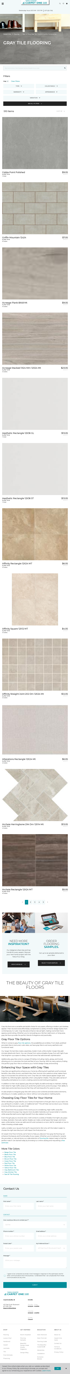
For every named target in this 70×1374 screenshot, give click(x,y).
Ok (58, 1368)
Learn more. (46, 1371)
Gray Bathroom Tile (11, 1170)
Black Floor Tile (10, 1154)
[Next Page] (47, 902)
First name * (7, 1201)
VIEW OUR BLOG (16, 964)
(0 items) (66, 3)
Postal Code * (7, 1243)
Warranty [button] (17, 92)
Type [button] (17, 86)
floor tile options (24, 1043)
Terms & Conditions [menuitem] (57, 1348)
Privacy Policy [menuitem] (58, 1352)
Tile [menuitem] (4, 1351)
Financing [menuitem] (6, 1358)
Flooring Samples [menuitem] (23, 1339)
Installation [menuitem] (41, 1353)
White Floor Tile (10, 1165)
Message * (6, 1255)
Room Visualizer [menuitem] (25, 1335)
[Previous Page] (22, 902)
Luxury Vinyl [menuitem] (7, 1338)
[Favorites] (63, 4)
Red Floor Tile (9, 1163)
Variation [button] (34, 98)
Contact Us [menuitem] (57, 1343)
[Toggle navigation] (2, 3)
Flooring (16, 34)
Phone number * (8, 1231)
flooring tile (44, 1138)
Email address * (41, 1231)
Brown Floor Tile (10, 1159)
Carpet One (7, 34)
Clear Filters (15, 81)
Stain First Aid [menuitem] (41, 1338)
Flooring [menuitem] (6, 1335)
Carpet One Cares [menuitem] (58, 1339)
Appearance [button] (50, 92)
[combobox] (33, 68)
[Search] (65, 68)
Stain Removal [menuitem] (42, 1335)
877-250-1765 (49, 10)
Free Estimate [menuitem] (8, 1355)
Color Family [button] (50, 86)
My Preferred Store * (42, 1243)
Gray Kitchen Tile (10, 1172)
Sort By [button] (59, 111)
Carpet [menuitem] (5, 1345)
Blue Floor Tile (9, 1157)
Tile (23, 34)
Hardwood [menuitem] (6, 1341)
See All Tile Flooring (11, 1174)
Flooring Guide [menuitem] (42, 1341)
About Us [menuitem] (57, 1335)
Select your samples (50, 963)
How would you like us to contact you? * (16, 1220)
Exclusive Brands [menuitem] (40, 1358)
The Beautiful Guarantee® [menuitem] (41, 1346)
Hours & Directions (9, 1308)
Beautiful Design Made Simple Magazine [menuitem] (24, 1346)
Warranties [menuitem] (40, 1350)
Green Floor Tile (10, 1161)
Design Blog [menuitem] (24, 1352)
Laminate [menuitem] (6, 1348)
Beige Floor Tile (10, 1152)
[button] (60, 4)
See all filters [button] (33, 103)
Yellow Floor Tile (10, 1168)
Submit (35, 1285)
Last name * (40, 1201)
